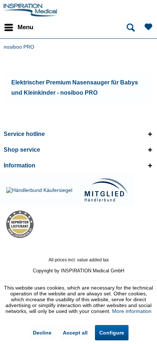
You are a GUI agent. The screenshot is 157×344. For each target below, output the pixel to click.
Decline (42, 333)
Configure (111, 333)
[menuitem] (18, 27)
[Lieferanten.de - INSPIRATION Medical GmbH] (39, 224)
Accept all (75, 333)
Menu (25, 27)
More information (132, 311)
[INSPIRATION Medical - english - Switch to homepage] (30, 10)
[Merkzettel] (148, 27)
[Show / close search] (130, 27)
